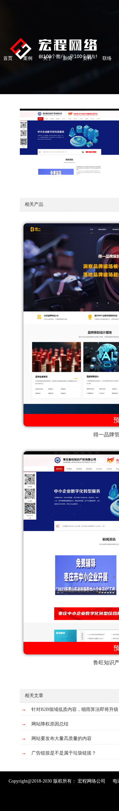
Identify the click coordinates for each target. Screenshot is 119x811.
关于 (47, 58)
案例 (27, 58)
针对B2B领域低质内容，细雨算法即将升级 (74, 709)
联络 (107, 58)
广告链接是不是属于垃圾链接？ (63, 753)
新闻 (67, 58)
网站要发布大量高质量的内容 (61, 738)
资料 (87, 58)
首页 (8, 58)
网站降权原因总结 (49, 723)
